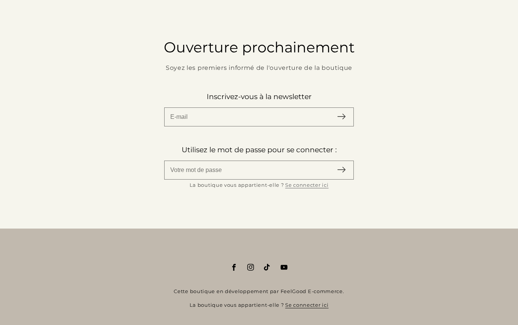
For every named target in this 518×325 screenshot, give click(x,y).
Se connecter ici (306, 185)
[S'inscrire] (341, 117)
